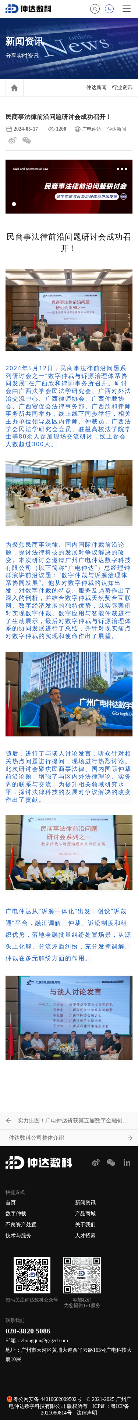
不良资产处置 (21, 1224)
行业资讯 (122, 87)
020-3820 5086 (28, 1331)
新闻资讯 (85, 1202)
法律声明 (87, 1413)
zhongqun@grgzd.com (44, 1340)
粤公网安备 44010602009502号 (47, 1399)
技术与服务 (18, 1235)
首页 (11, 1202)
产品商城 (85, 1213)
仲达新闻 (96, 87)
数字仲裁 (16, 1213)
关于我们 (85, 1224)
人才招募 (85, 1235)
